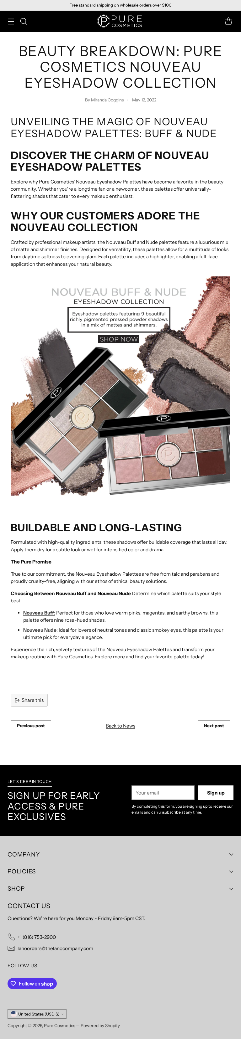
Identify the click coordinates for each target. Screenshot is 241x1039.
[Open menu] (10, 21)
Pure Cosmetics (59, 1025)
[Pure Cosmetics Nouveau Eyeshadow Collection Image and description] (120, 386)
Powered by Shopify (100, 1025)
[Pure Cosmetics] (120, 21)
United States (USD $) (38, 1013)
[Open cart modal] (228, 21)
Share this (33, 700)
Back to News (120, 726)
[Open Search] (23, 21)
